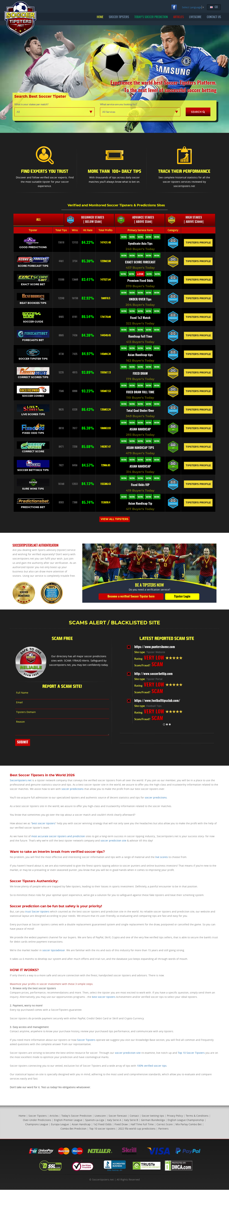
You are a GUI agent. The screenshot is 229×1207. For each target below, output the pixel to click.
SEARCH (196, 111)
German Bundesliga (153, 1120)
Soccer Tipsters (86, 1040)
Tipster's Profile (198, 242)
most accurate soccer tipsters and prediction (58, 836)
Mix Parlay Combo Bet (189, 1124)
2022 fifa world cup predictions (136, 1128)
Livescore (100, 1115)
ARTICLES (178, 17)
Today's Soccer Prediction (76, 1115)
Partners (163, 1128)
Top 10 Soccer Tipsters (191, 1052)
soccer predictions (73, 789)
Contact (134, 1115)
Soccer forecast (118, 1115)
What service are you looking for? (118, 104)
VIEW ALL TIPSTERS (114, 519)
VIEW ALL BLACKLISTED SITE (167, 738)
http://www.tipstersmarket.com (155, 647)
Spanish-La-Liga (94, 1120)
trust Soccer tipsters (37, 911)
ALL (38, 219)
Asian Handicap (81, 1124)
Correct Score (165, 1124)
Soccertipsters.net (20, 780)
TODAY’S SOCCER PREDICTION (151, 17)
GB (216, 7)
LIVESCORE (195, 17)
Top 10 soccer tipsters (102, 1128)
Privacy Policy (175, 1115)
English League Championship (186, 1120)
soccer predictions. (156, 797)
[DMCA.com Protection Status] (179, 1165)
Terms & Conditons (197, 1115)
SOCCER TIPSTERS (119, 17)
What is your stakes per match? (31, 104)
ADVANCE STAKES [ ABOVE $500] (143, 219)
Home (22, 1115)
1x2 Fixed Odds (102, 1124)
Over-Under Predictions (37, 1120)
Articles (54, 1115)
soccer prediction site (113, 840)
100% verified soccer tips (152, 1065)
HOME (100, 17)
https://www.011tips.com (151, 674)
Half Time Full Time (142, 1124)
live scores (161, 857)
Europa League (60, 1124)
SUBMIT (22, 742)
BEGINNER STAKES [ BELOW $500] (92, 219)
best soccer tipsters (43, 823)
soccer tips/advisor (53, 950)
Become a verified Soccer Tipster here (131, 596)
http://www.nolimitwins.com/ (153, 701)
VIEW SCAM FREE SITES (78, 672)
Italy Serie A (114, 1120)
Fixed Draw (121, 1124)
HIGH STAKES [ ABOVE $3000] (194, 219)
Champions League (36, 1124)
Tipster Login (182, 596)
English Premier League (68, 1120)
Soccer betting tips (153, 1115)
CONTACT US (214, 17)
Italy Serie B (131, 1120)
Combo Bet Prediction (73, 1128)
